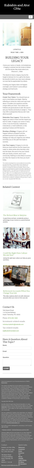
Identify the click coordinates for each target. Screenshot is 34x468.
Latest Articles (22, 460)
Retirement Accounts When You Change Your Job (16, 292)
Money (20, 456)
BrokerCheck (4, 382)
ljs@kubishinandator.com (11, 331)
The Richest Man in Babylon (14, 215)
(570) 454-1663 (13, 318)
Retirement (21, 447)
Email (5, 351)
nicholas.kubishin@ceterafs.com (13, 324)
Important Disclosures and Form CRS (20, 429)
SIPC (6, 407)
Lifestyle (20, 458)
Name (5, 345)
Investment (21, 449)
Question (6, 357)
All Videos (21, 462)
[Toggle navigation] (31, 16)
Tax (19, 455)
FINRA (2, 407)
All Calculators (22, 464)
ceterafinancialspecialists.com (13, 422)
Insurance (21, 453)
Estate (20, 451)
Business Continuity (6, 429)
